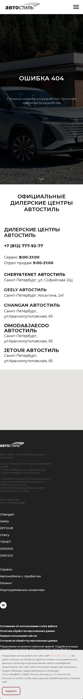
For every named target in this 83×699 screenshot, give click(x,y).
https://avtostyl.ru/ (60, 655)
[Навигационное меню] (76, 7)
